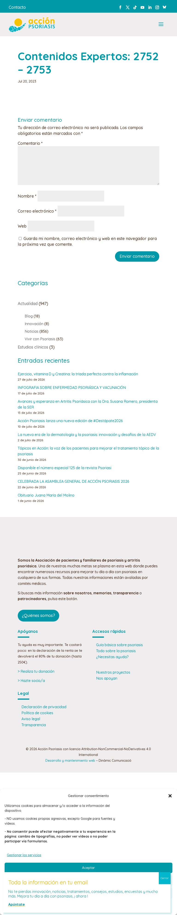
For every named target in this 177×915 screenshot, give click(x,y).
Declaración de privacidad (43, 707)
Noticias (31, 331)
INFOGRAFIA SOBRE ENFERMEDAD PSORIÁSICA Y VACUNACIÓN (72, 387)
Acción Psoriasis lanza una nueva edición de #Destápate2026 (70, 420)
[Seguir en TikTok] (135, 7)
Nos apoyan (106, 678)
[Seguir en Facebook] (120, 7)
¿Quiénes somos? (38, 615)
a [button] (161, 24)
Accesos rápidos (109, 631)
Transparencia (33, 725)
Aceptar (88, 867)
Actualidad (28, 303)
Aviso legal (30, 719)
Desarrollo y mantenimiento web (70, 760)
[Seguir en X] (127, 7)
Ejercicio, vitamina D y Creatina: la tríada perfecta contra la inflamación (78, 374)
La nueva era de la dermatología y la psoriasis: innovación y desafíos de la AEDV (87, 434)
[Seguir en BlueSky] (164, 6)
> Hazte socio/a (31, 680)
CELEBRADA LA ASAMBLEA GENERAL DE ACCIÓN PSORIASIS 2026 (73, 481)
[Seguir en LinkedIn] (149, 7)
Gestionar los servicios (24, 855)
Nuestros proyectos (113, 672)
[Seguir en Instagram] (157, 7)
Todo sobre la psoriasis (116, 650)
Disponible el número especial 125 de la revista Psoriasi (64, 467)
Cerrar (165, 878)
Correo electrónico (37, 211)
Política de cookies (37, 713)
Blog (29, 316)
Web (22, 226)
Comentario (30, 143)
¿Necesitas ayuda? (112, 656)
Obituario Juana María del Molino (46, 495)
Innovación (34, 323)
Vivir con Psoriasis (40, 339)
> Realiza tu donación (36, 671)
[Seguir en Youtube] (142, 7)
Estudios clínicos (33, 347)
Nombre (27, 196)
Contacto (17, 7)
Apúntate (16, 904)
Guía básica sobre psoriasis (119, 645)
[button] (170, 796)
